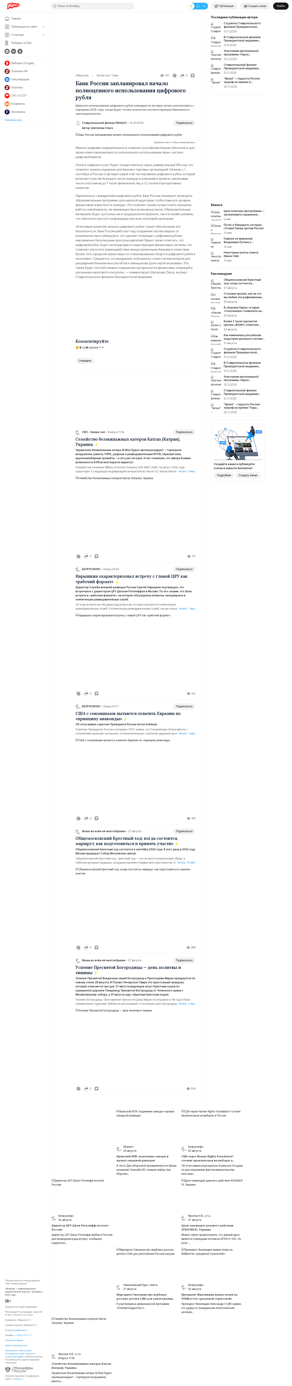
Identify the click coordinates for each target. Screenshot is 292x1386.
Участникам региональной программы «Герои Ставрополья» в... (241, 54)
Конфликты (18, 104)
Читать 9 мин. (187, 471)
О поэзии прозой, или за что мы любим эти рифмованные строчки (243, 297)
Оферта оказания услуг (16, 1345)
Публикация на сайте (24, 26)
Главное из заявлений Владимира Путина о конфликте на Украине (238, 242)
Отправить (85, 361)
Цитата (93, 347)
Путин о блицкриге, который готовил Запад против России (244, 226)
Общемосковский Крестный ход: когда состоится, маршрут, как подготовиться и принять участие (127, 841)
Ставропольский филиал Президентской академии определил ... (241, 68)
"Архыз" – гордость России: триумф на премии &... (242, 80)
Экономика (18, 112)
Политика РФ (19, 71)
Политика (17, 87)
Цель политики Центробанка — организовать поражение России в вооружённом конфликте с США (244, 216)
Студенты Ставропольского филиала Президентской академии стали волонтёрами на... (244, 354)
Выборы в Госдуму (22, 63)
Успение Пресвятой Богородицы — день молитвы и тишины (128, 970)
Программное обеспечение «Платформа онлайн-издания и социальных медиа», (20, 1353)
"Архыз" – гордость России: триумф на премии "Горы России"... (242, 408)
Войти (281, 6)
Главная (16, 18)
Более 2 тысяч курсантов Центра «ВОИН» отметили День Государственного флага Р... (244, 327)
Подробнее (224, 475)
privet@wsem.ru (20, 1330)
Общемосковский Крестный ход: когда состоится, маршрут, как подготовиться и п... (244, 285)
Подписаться (184, 123)
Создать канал (257, 6)
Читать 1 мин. (187, 608)
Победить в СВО (21, 43)
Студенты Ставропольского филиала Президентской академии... (242, 27)
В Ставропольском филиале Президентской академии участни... (242, 41)
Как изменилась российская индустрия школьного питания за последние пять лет (244, 339)
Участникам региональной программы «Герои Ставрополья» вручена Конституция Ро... (241, 382)
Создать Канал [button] (248, 475)
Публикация (226, 6)
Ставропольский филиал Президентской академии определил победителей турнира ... (241, 396)
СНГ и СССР (18, 95)
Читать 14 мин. (186, 862)
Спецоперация (20, 79)
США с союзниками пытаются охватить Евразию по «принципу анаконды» (128, 716)
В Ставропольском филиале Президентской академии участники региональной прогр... (242, 368)
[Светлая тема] (191, 6)
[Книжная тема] (197, 6)
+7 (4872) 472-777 (23, 1335)
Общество (82, 75)
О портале (17, 35)
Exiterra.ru (18, 1379)
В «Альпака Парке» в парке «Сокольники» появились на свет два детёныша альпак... (242, 311)
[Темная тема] (204, 6)
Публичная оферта (14, 1340)
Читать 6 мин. (187, 1003)
